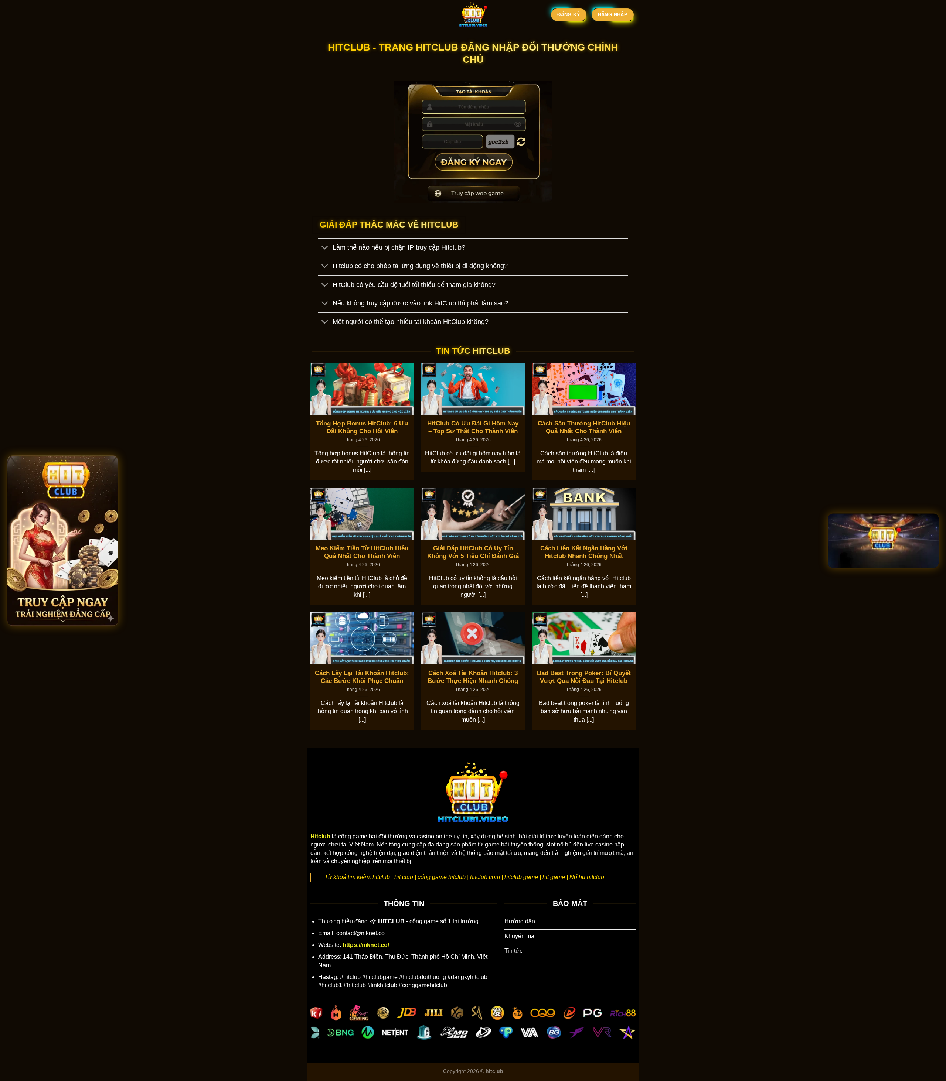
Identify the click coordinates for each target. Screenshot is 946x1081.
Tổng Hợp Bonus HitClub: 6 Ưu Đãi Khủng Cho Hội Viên (362, 427)
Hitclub (320, 836)
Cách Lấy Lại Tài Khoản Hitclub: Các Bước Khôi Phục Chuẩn (362, 677)
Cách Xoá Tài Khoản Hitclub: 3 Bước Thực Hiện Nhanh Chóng (473, 677)
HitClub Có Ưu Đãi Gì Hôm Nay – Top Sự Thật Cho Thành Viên (472, 427)
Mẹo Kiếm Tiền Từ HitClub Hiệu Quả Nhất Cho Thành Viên (362, 552)
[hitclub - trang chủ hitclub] (473, 15)
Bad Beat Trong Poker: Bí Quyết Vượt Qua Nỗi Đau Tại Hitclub (584, 677)
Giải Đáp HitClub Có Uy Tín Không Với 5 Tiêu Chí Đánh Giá (473, 552)
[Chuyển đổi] (325, 248)
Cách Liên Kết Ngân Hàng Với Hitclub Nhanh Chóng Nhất (583, 552)
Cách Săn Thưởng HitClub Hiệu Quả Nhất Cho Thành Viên (584, 427)
